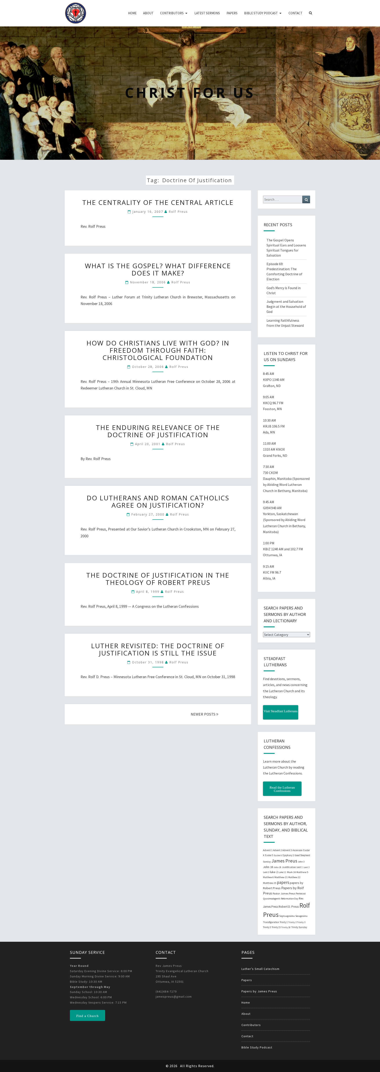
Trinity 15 (276, 927)
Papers (232, 13)
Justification (289, 867)
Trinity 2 (292, 922)
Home (132, 13)
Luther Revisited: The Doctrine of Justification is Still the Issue (158, 649)
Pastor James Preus (284, 893)
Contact (295, 13)
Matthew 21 (281, 877)
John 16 (268, 867)
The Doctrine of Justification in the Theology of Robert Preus (157, 579)
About (148, 13)
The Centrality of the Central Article (158, 202)
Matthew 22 (294, 877)
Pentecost (301, 893)
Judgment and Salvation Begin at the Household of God (286, 306)
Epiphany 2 (288, 855)
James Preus (284, 861)
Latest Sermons (207, 13)
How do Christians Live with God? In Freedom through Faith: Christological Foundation (157, 350)
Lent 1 (300, 867)
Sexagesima (301, 916)
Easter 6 (278, 855)
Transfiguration (271, 922)
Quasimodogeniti (271, 898)
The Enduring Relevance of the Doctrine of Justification (158, 431)
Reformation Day (289, 898)
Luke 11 (282, 872)
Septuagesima (287, 916)
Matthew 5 (302, 872)
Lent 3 (266, 872)
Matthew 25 (269, 883)
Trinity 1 (284, 922)
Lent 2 (306, 867)
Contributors (172, 13)
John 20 (277, 867)
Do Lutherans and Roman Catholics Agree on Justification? (158, 501)
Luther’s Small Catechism (260, 969)
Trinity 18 (285, 927)
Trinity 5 (267, 927)
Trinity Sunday (299, 927)
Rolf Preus (178, 211)
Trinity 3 (301, 922)
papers (283, 882)
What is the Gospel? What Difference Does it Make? (158, 269)
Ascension (297, 850)
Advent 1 (267, 850)
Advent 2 (277, 850)
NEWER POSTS (203, 714)
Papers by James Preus (259, 991)
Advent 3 (287, 850)
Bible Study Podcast (261, 13)
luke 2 (274, 872)
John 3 (301, 861)
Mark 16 (291, 872)
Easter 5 (269, 855)
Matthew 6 (268, 877)
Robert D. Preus (289, 907)
